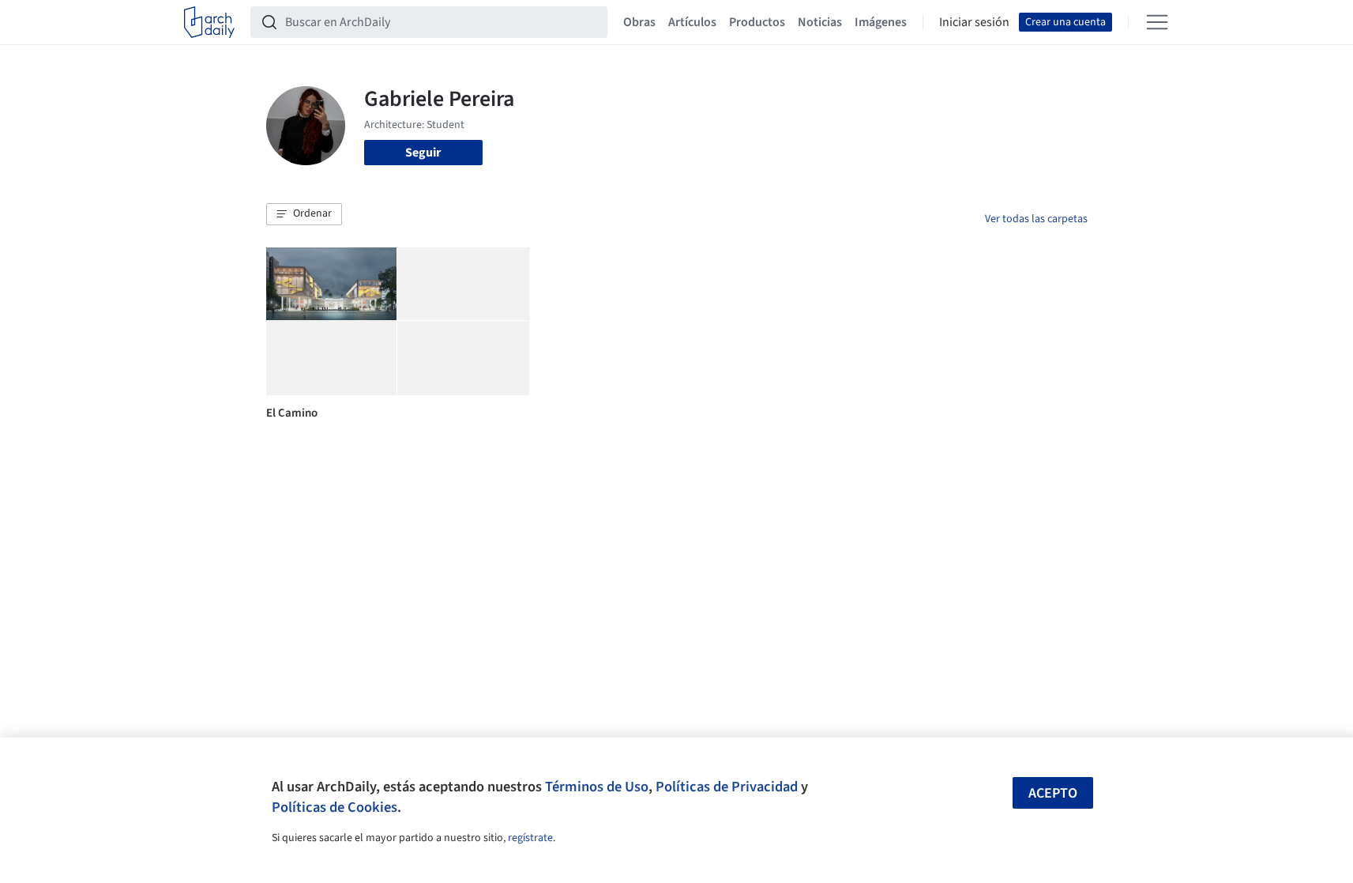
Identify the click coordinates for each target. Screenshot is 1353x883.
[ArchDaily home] (209, 22)
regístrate (530, 838)
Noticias (820, 22)
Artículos (692, 22)
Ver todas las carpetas (1036, 219)
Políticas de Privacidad (727, 786)
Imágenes (881, 22)
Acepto (1052, 793)
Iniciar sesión (974, 22)
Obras (639, 22)
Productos (757, 22)
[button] (304, 214)
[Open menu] (1157, 22)
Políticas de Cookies (334, 807)
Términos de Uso (596, 786)
